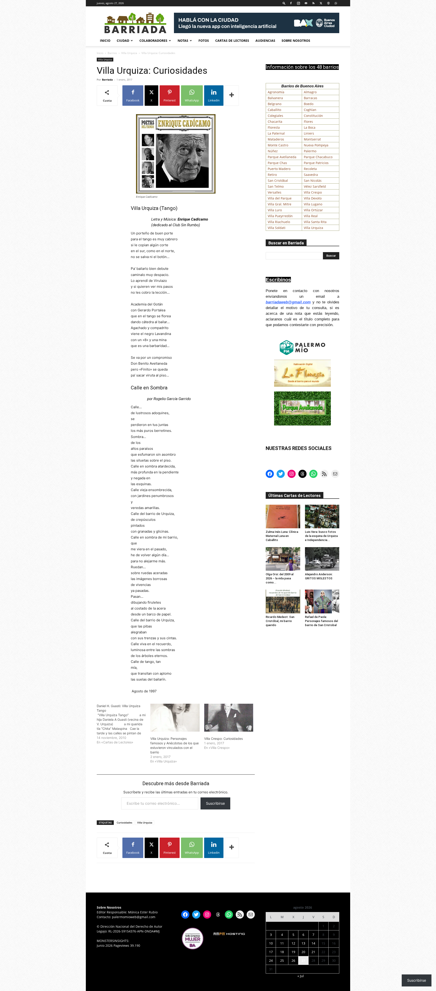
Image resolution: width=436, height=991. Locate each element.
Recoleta (310, 169)
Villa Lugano (313, 204)
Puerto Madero (279, 169)
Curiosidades (124, 822)
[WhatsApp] (335, 3)
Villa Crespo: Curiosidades (223, 738)
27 (303, 960)
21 (313, 952)
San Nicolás (313, 180)
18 (282, 952)
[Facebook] (290, 3)
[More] (232, 95)
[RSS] (313, 3)
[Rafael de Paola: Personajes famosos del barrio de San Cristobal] (322, 601)
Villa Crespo (313, 192)
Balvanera (275, 98)
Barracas (310, 98)
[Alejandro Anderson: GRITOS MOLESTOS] (322, 559)
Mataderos (276, 139)
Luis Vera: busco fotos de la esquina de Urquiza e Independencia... (321, 536)
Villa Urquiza (129, 53)
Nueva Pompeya (316, 145)
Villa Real (311, 216)
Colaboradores (153, 40)
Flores (308, 121)
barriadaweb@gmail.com (288, 302)
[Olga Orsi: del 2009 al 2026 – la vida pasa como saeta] (283, 559)
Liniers (309, 133)
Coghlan (310, 110)
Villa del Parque (280, 198)
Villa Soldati (276, 228)
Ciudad (123, 40)
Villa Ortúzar (313, 210)
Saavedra (311, 174)
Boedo (308, 104)
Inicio (105, 40)
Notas (183, 40)
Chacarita (275, 121)
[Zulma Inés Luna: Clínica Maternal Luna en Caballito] (283, 516)
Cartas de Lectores (232, 40)
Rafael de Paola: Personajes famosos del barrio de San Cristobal (321, 621)
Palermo (310, 151)
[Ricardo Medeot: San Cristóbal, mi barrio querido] (283, 601)
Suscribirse (215, 803)
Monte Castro (278, 145)
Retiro (272, 174)
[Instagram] (298, 3)
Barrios (112, 53)
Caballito (274, 110)
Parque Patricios (316, 163)
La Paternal (276, 133)
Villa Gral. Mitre (279, 204)
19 (293, 952)
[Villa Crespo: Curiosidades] (228, 718)
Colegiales (275, 115)
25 (282, 960)
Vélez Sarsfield (315, 186)
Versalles (274, 192)
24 (271, 960)
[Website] (328, 3)
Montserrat (312, 139)
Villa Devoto (313, 198)
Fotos (203, 40)
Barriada (107, 79)
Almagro (310, 92)
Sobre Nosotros (296, 40)
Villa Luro (275, 210)
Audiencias (265, 40)
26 (293, 960)
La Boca (309, 127)
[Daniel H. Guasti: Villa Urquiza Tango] (123, 724)
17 (271, 952)
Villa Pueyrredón (280, 216)
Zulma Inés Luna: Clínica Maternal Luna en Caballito (282, 536)
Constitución (313, 115)
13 (303, 943)
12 (293, 943)
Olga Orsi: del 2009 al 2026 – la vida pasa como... (279, 578)
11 (282, 943)
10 (271, 943)
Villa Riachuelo (279, 222)
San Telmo (276, 186)
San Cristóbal (278, 180)
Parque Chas (277, 163)
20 (303, 952)
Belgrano (274, 104)
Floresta (274, 127)
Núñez (273, 151)
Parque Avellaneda (282, 157)
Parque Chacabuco (318, 157)
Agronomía (276, 92)
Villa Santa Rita (315, 222)
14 (313, 943)
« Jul (300, 976)
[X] (320, 3)
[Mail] (305, 3)
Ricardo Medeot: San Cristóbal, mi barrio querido (280, 621)
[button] (284, 3)
